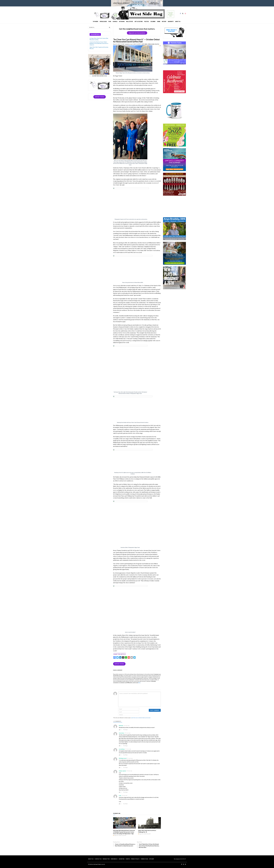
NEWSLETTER (106, 859)
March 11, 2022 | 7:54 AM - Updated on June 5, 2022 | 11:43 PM (127, 44)
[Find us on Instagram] (185, 13)
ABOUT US (177, 21)
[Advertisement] (174, 206)
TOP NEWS (95, 21)
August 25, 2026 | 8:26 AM (144, 833)
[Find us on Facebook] (180, 13)
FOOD (109, 21)
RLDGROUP (183, 859)
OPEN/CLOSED (103, 21)
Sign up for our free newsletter (137, 33)
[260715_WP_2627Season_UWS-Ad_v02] (174, 277)
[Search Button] (109, 27)
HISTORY (164, 21)
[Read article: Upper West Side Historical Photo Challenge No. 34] (149, 823)
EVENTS (128, 859)
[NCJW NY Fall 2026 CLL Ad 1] (174, 253)
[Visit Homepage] (142, 12)
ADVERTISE (121, 859)
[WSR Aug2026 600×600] (174, 159)
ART (143, 44)
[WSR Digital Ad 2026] (174, 184)
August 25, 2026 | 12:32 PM (120, 835)
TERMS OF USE (144, 859)
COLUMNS (152, 21)
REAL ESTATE (129, 21)
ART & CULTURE (139, 21)
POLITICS (146, 21)
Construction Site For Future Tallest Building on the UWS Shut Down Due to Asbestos (99, 43)
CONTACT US (98, 859)
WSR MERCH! (114, 859)
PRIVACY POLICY (135, 859)
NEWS (146, 44)
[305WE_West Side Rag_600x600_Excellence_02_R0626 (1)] (99, 65)
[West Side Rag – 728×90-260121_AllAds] (137, 3)
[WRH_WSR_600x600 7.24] (174, 52)
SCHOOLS (115, 21)
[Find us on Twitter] (182, 13)
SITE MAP (151, 859)
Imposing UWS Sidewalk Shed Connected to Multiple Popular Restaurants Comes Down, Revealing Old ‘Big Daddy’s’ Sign (124, 832)
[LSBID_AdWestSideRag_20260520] (174, 135)
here (139, 682)
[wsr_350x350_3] (174, 81)
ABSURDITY (171, 21)
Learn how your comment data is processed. (140, 717)
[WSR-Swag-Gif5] (174, 110)
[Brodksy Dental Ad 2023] (174, 228)
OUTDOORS (122, 21)
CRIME (158, 21)
